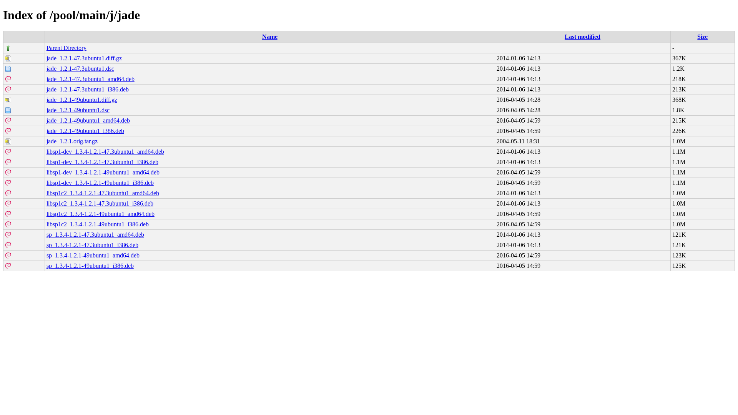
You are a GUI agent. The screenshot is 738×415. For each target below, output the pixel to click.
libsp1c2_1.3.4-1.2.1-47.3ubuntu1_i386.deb (100, 203)
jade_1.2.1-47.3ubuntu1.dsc (80, 68)
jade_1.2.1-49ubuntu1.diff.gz (82, 99)
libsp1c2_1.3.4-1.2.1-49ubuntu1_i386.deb (98, 224)
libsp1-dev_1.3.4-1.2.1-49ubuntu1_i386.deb (100, 182)
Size (702, 36)
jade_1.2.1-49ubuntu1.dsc (78, 110)
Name (270, 36)
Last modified (582, 36)
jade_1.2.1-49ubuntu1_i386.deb (85, 131)
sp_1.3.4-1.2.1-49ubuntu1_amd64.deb (93, 255)
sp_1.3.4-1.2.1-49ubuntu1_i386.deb (90, 265)
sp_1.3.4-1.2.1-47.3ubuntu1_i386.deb (92, 245)
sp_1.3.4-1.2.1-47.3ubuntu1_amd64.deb (95, 234)
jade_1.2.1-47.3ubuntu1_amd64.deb (91, 79)
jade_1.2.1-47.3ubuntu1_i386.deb (88, 89)
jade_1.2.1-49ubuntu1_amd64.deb (88, 120)
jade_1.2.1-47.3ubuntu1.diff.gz (84, 58)
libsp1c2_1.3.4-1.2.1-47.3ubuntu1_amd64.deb (103, 193)
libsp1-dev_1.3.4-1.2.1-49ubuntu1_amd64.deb (103, 172)
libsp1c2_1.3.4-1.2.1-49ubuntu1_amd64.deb (101, 214)
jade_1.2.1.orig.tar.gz (72, 141)
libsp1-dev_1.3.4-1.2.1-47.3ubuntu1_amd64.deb (105, 151)
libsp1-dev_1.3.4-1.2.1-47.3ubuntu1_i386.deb (102, 162)
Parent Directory (66, 48)
